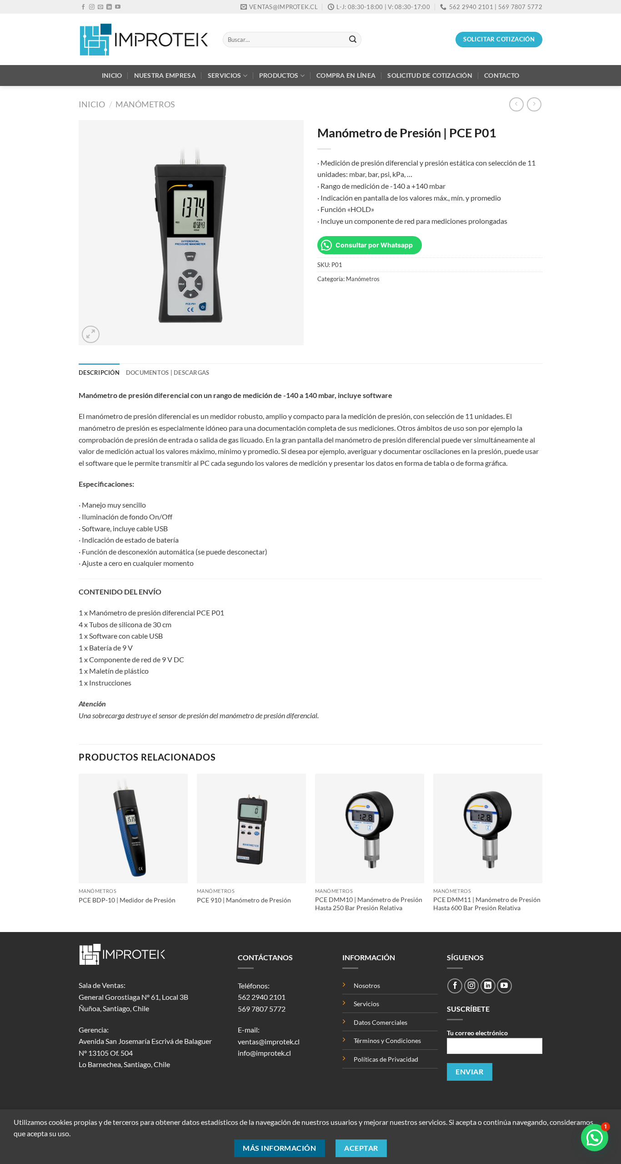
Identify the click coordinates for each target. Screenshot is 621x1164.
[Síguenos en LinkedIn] (109, 7)
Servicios (224, 75)
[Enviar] (353, 39)
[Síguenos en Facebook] (83, 7)
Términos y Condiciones (387, 1040)
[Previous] (79, 852)
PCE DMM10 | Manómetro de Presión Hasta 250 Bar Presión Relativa (368, 904)
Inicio (112, 75)
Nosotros (367, 985)
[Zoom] (91, 334)
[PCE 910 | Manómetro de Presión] (251, 828)
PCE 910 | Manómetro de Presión (244, 900)
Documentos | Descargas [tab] (168, 372)
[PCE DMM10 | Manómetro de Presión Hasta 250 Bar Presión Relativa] (369, 828)
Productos (279, 75)
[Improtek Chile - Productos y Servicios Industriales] (144, 39)
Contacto (501, 75)
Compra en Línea (346, 75)
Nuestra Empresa (165, 75)
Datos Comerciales (380, 1022)
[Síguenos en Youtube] (117, 7)
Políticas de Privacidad (386, 1059)
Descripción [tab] (99, 372)
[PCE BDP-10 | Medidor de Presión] (133, 828)
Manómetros (145, 104)
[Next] (542, 852)
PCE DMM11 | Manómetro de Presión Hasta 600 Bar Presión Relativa (487, 904)
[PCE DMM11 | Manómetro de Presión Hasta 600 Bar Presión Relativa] (487, 828)
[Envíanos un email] (100, 7)
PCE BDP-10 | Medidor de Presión (127, 900)
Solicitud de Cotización (429, 75)
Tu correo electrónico (477, 1033)
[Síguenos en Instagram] (92, 7)
